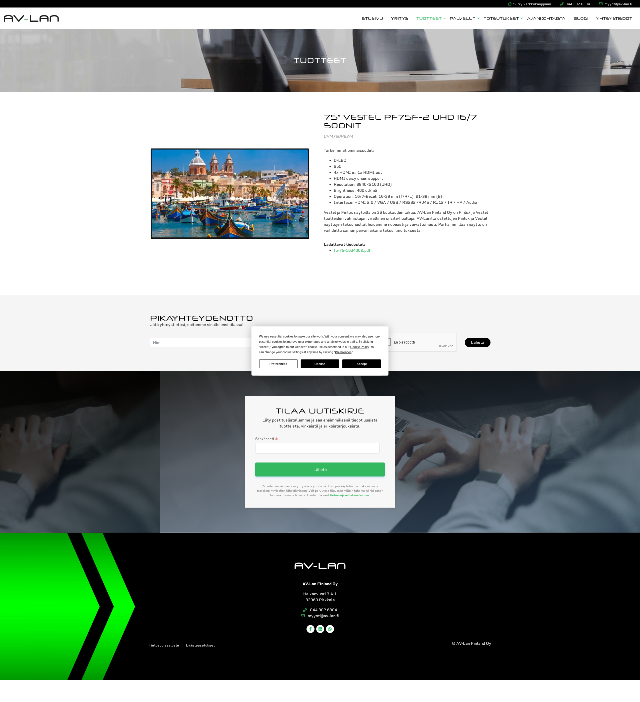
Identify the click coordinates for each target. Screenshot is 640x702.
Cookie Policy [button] (359, 347)
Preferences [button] (343, 352)
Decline (319, 364)
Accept (361, 364)
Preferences (278, 364)
